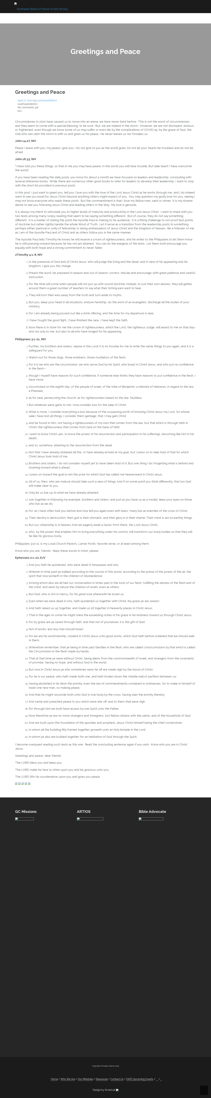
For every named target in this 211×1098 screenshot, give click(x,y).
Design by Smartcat (104, 1089)
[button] (186, 18)
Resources (106, 18)
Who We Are (54, 18)
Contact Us (129, 18)
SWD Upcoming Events (161, 18)
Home (38, 18)
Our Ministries (81, 18)
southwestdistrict (47, 100)
